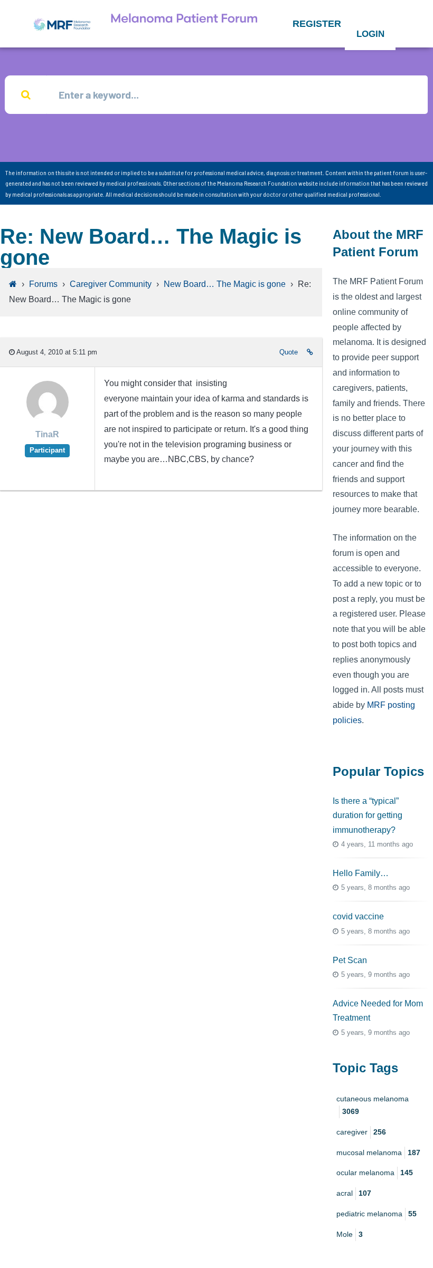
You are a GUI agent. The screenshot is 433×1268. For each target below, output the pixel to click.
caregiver (361, 1132)
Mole (349, 1234)
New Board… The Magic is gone (225, 284)
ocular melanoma (374, 1172)
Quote (288, 352)
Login (370, 34)
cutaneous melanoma (372, 1105)
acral (353, 1193)
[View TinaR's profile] (47, 420)
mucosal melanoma (378, 1152)
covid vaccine (358, 916)
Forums (43, 284)
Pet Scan (350, 960)
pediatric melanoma (376, 1213)
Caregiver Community (111, 284)
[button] (317, 24)
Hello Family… (361, 873)
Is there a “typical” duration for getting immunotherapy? (367, 815)
